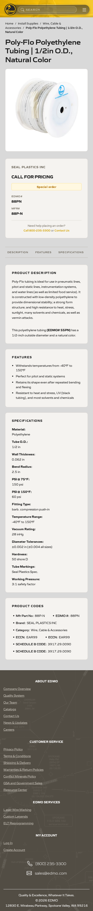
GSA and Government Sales (22, 783)
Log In (8, 843)
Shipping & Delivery (17, 762)
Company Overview (17, 689)
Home (9, 23)
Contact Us (62, 230)
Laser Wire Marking (17, 810)
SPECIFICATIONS (70, 252)
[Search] (22, 9)
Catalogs (9, 709)
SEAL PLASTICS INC (28, 167)
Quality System (13, 695)
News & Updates (15, 722)
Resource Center (15, 790)
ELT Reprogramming (18, 823)
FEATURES (43, 252)
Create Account (14, 850)
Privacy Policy (13, 749)
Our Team (10, 702)
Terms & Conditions (17, 756)
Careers (8, 729)
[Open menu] (84, 9)
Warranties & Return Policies (23, 769)
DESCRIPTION (17, 252)
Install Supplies (28, 23)
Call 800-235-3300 (37, 230)
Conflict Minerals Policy (19, 776)
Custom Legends (15, 816)
